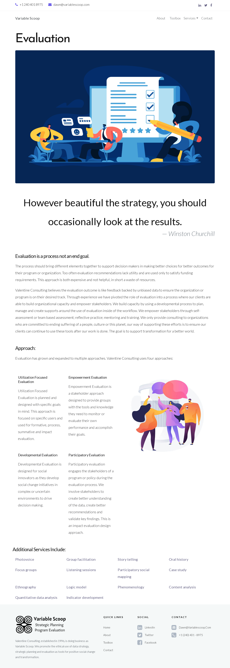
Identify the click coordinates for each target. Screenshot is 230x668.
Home (106, 627)
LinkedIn (150, 627)
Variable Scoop (27, 18)
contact (108, 650)
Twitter (149, 635)
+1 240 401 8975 (31, 4)
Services (190, 18)
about (107, 635)
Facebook (151, 642)
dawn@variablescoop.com (71, 4)
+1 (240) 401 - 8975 (191, 635)
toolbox (108, 642)
